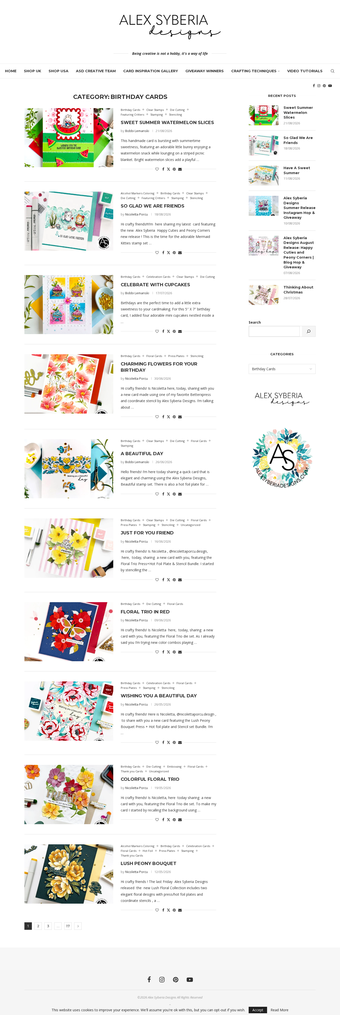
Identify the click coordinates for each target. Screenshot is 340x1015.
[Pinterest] (324, 85)
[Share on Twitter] (168, 169)
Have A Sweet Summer (296, 170)
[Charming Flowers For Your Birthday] (68, 384)
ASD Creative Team (96, 71)
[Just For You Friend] (68, 548)
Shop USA (58, 71)
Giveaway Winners (204, 71)
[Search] (332, 71)
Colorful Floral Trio (150, 779)
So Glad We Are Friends (152, 206)
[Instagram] (318, 85)
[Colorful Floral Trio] (68, 794)
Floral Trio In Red (145, 612)
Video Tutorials (305, 71)
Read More (279, 1010)
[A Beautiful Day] (68, 469)
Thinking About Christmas (298, 289)
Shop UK (32, 71)
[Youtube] (330, 85)
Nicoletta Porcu (136, 214)
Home (10, 71)
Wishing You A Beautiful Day (159, 696)
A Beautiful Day (142, 453)
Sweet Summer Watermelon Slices (167, 122)
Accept (257, 1010)
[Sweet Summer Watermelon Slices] (68, 137)
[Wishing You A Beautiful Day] (68, 711)
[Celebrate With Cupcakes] (68, 304)
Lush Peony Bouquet (148, 863)
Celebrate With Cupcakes (155, 285)
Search (255, 322)
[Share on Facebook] (163, 169)
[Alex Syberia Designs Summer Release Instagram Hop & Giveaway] (264, 206)
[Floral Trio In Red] (68, 631)
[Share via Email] (180, 169)
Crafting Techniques (254, 71)
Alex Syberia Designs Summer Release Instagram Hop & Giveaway (299, 208)
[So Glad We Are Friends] (68, 221)
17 (68, 926)
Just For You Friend (147, 533)
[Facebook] (314, 85)
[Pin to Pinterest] (174, 169)
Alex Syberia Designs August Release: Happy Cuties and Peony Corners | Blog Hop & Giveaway (298, 253)
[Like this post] (157, 169)
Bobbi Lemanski (137, 131)
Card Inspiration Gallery (150, 71)
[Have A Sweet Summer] (264, 176)
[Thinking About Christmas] (264, 295)
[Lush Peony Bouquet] (68, 874)
